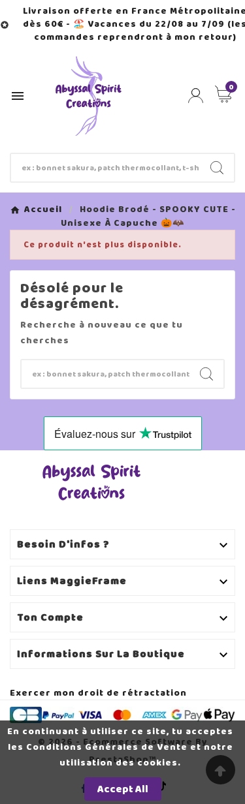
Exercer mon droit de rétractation (98, 693)
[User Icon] (195, 95)
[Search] (216, 168)
